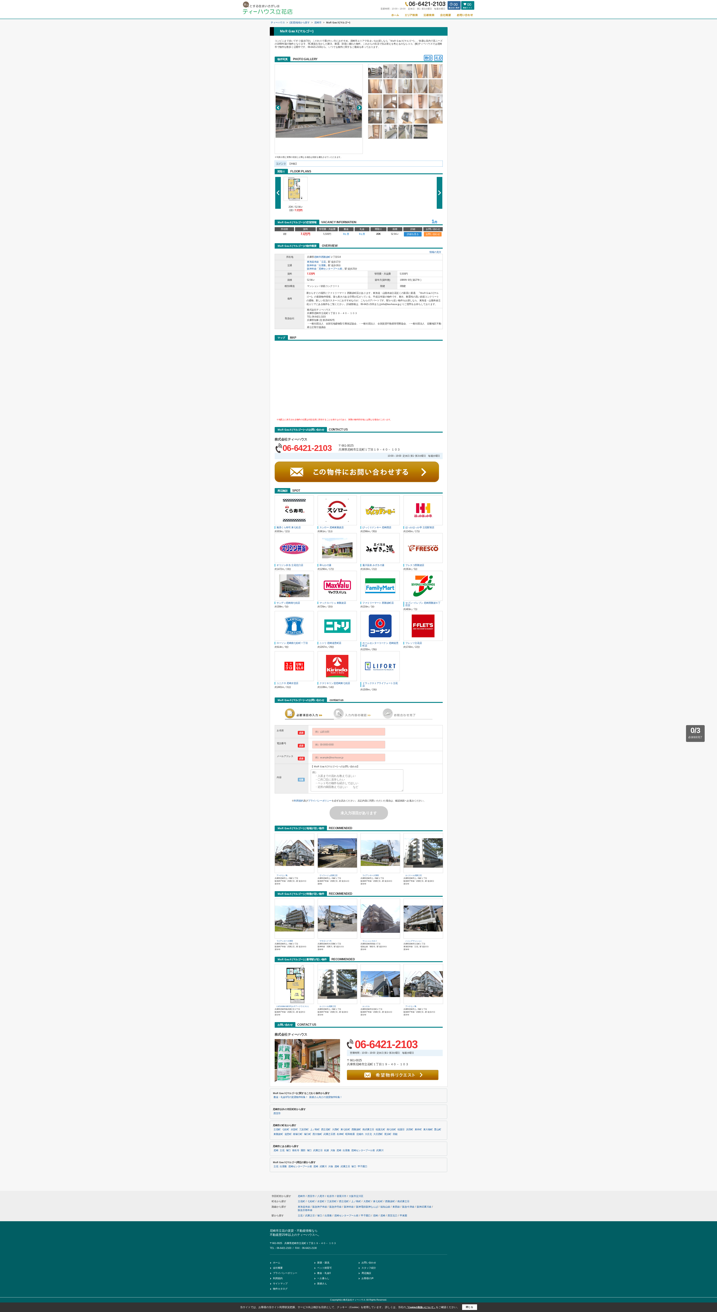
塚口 (288, 1150)
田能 (395, 1134)
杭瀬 (326, 1150)
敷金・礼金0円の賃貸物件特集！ (291, 1097)
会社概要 (278, 1267)
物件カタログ (280, 1288)
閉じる (469, 1307)
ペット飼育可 (324, 1267)
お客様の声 (367, 1278)
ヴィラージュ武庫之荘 (328, 875)
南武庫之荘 (368, 1129)
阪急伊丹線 (335, 1206)
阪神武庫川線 (424, 1206)
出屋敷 (322, 265)
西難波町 (325, 257)
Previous (278, 107)
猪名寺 (295, 1150)
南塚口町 (297, 1134)
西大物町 (317, 1134)
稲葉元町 (380, 1129)
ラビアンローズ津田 (370, 875)
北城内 (359, 1134)
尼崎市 (317, 257)
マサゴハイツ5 (325, 941)
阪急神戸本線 (320, 1206)
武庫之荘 (318, 1150)
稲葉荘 (401, 1129)
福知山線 (385, 1206)
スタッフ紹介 (368, 1267)
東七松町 (345, 1129)
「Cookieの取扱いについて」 (421, 1307)
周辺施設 (366, 1273)
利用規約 (298, 800)
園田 (303, 1150)
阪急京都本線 (305, 1210)
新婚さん (322, 1283)
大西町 (335, 1129)
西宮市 (277, 1113)
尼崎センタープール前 (330, 268)
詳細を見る (413, 234)
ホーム (276, 1262)
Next (359, 107)
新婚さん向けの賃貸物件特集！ (325, 1097)
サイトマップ (280, 1283)
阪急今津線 (408, 1206)
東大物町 (428, 1129)
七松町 (285, 1129)
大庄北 (368, 1134)
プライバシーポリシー (320, 800)
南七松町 (391, 1129)
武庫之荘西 (329, 1134)
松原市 (330, 1196)
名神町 (340, 1134)
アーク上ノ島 (282, 875)
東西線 (396, 1206)
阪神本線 (311, 265)
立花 (323, 261)
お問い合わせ (433, 234)
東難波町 (278, 1134)
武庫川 (379, 1150)
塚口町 (307, 1134)
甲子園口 (362, 1166)
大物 (332, 1150)
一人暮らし (323, 1278)
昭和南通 (350, 1134)
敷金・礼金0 (324, 1273)
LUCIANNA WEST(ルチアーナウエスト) (292, 1006)
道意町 (288, 1134)
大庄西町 (378, 1134)
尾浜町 (387, 1134)
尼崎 (276, 1150)
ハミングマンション (413, 941)
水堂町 (294, 1129)
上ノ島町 (315, 1129)
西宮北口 (392, 1215)
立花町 (277, 1129)
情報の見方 (435, 252)
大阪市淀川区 (356, 1196)
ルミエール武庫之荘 (413, 875)
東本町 (418, 1129)
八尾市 (321, 1196)
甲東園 (403, 1215)
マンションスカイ (369, 941)
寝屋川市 (341, 1196)
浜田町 (409, 1129)
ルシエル (366, 1006)
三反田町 (304, 1129)
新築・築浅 (323, 1262)
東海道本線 (313, 261)
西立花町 (326, 1129)
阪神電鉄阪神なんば (367, 1206)
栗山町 (437, 1129)
